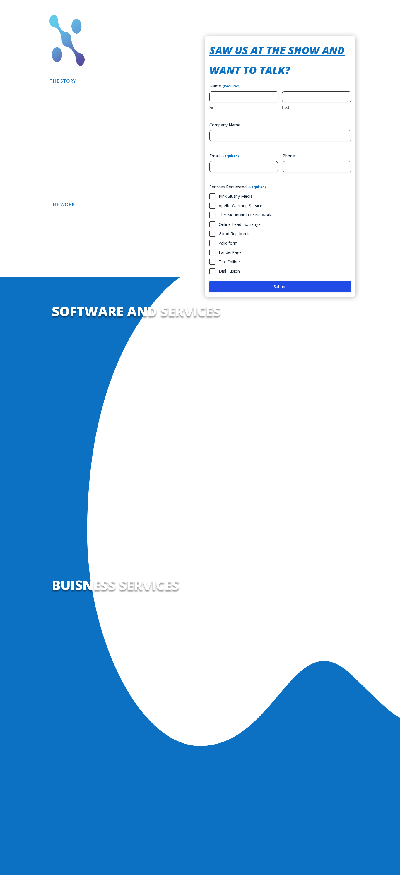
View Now (72, 485)
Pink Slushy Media (236, 196)
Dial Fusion (229, 271)
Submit (280, 286)
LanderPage (230, 252)
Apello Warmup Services (241, 205)
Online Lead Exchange (240, 224)
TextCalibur (229, 261)
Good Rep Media (235, 233)
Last (285, 107)
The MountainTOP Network (245, 215)
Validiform (228, 243)
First (213, 107)
